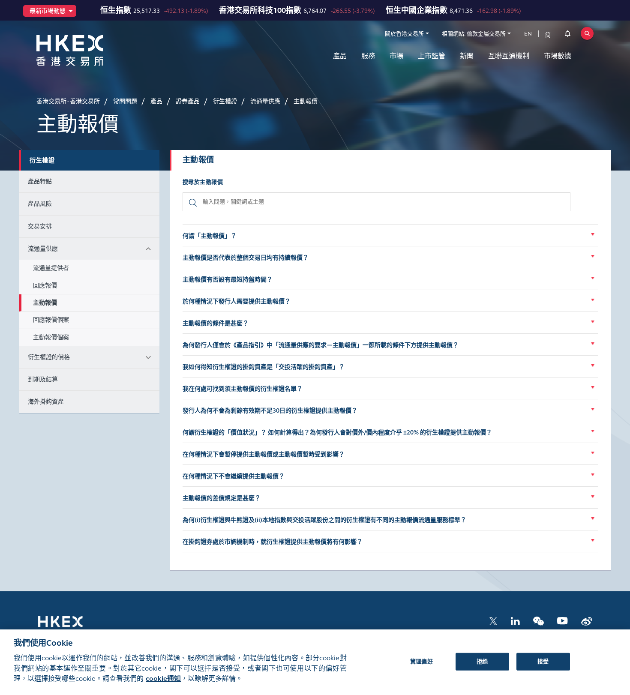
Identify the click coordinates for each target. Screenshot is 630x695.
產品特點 (40, 181)
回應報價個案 (51, 320)
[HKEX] (92, 50)
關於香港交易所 (404, 33)
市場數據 (557, 56)
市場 (396, 56)
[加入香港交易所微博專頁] (586, 620)
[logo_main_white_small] (71, 626)
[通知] (567, 35)
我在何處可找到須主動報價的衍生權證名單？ (243, 388)
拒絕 (482, 661)
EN (528, 33)
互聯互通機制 (508, 56)
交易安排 (40, 226)
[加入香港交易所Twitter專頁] (493, 620)
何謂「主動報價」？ (210, 236)
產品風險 (40, 203)
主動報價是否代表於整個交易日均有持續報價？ (246, 257)
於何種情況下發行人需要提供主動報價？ (237, 301)
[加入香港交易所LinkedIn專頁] (515, 620)
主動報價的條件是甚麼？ (216, 323)
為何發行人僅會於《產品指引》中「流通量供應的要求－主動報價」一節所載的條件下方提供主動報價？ (321, 345)
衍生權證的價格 (49, 357)
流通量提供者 (51, 268)
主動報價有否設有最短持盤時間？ (228, 279)
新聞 (467, 56)
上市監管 (431, 56)
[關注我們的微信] (538, 620)
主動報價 (45, 302)
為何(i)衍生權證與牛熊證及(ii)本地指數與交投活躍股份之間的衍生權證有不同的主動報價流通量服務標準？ (324, 520)
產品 (340, 56)
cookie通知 (163, 678)
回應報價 (45, 285)
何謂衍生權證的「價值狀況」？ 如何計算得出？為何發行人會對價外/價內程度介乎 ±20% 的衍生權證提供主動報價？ (337, 432)
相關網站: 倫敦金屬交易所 (474, 33)
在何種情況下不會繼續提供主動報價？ (234, 476)
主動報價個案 (51, 337)
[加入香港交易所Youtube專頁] (562, 620)
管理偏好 (421, 661)
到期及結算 (43, 379)
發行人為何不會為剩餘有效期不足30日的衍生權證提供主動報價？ (270, 410)
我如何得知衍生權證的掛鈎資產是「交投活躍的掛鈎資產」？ (264, 367)
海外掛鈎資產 (46, 401)
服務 (368, 56)
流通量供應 (43, 248)
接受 (543, 661)
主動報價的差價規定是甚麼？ (222, 498)
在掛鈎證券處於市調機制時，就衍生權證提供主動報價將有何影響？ (273, 541)
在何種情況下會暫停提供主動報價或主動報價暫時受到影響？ (264, 454)
